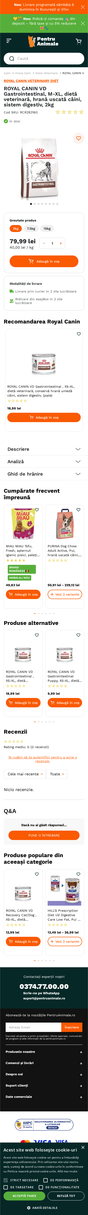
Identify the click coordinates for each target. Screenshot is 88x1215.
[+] (61, 243)
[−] (44, 243)
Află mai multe (67, 1171)
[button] (16, 228)
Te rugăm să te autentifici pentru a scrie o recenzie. (42, 759)
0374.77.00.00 (44, 986)
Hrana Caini (23, 73)
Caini (7, 73)
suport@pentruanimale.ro (44, 998)
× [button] (82, 1147)
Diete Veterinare (46, 73)
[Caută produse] (12, 58)
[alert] (44, 1179)
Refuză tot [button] (66, 1196)
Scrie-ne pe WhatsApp (41, 993)
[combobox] (44, 58)
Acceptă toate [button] (24, 1196)
